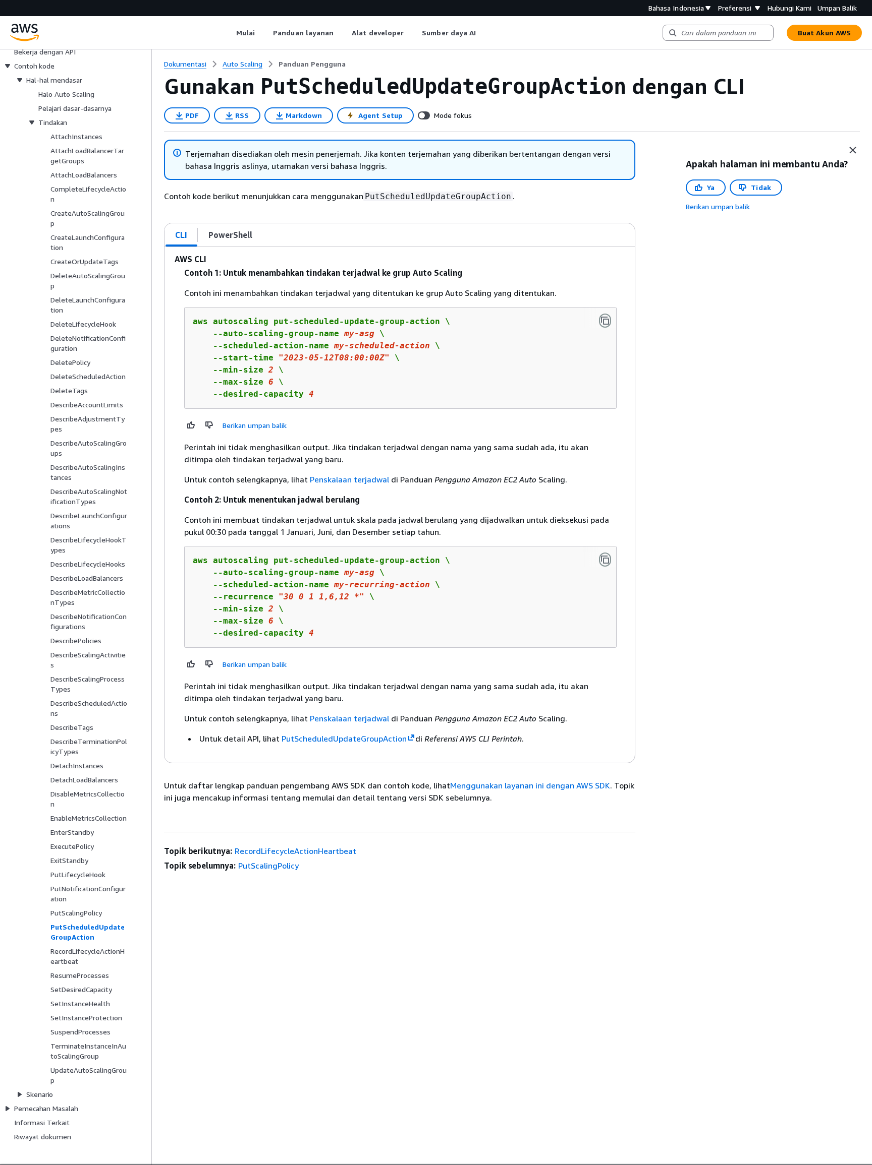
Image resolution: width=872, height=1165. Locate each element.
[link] (312, 64)
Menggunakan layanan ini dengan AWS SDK (530, 785)
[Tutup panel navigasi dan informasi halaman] (853, 150)
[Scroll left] (228, 33)
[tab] (181, 235)
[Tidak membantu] (209, 425)
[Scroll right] (483, 33)
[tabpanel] (400, 505)
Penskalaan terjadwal (349, 479)
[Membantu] (191, 425)
